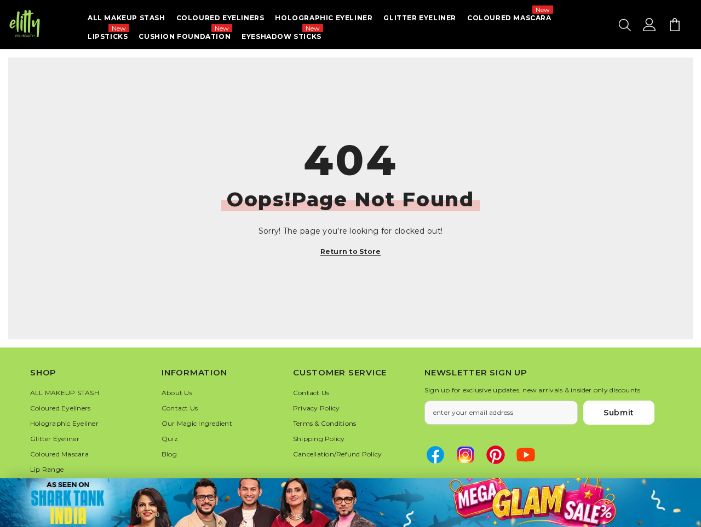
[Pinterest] (496, 455)
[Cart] (674, 24)
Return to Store (350, 251)
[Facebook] (435, 455)
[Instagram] (465, 455)
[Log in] (649, 24)
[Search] (625, 24)
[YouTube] (526, 455)
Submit (619, 413)
